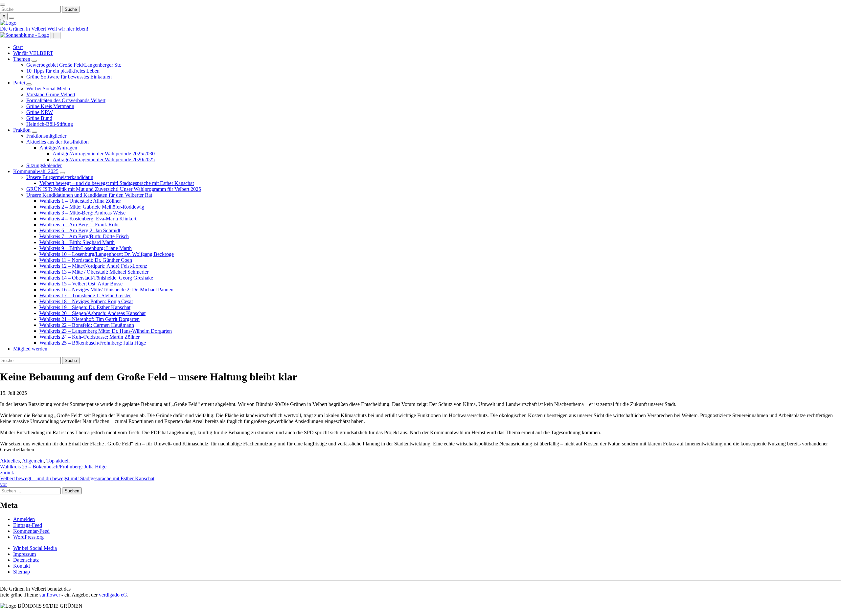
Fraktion (22, 130)
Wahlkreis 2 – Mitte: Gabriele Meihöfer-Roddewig (91, 207)
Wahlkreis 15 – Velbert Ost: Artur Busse (81, 283)
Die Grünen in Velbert (23, 29)
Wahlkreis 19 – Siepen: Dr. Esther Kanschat (84, 307)
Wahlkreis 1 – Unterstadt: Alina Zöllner (80, 201)
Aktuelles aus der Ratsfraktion (57, 142)
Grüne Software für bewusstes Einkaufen (69, 76)
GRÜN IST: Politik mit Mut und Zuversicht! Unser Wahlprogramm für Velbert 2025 (113, 189)
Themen (21, 59)
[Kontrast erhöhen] (11, 18)
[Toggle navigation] (2, 5)
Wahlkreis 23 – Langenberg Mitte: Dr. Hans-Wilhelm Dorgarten (105, 331)
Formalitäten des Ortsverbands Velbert (65, 100)
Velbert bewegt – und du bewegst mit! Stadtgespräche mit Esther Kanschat (116, 183)
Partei (19, 82)
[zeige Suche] (4, 16)
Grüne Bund (39, 118)
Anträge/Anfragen (58, 147)
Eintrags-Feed (27, 525)
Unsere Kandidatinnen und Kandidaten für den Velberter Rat (89, 195)
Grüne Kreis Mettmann (50, 106)
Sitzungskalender (44, 165)
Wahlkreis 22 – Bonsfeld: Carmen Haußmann (86, 325)
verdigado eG (113, 595)
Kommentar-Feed (31, 531)
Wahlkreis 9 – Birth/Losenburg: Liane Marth (85, 248)
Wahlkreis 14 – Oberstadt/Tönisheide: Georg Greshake (96, 278)
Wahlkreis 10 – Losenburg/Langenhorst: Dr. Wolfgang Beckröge (106, 254)
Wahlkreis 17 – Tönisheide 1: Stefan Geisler (85, 295)
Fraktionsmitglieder (46, 136)
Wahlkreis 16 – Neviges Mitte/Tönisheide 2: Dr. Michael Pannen (106, 289)
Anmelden (24, 519)
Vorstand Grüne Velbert (50, 94)
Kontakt (21, 566)
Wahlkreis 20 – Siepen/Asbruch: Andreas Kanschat (92, 313)
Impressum (24, 554)
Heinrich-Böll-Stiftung (49, 124)
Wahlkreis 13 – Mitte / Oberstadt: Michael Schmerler (93, 272)
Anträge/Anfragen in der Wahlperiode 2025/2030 (104, 153)
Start (18, 47)
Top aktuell (58, 460)
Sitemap (21, 572)
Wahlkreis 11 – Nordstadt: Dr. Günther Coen (85, 260)
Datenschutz (26, 560)
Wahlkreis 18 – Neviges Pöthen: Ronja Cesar (86, 301)
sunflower (49, 595)
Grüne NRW (39, 112)
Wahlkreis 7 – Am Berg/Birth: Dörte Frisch (84, 236)
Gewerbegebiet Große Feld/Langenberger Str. (73, 65)
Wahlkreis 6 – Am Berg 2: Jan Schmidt (79, 230)
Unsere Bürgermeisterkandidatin (59, 177)
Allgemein (33, 460)
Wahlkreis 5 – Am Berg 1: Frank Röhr (79, 224)
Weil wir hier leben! (67, 29)
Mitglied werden (30, 348)
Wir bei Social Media (48, 88)
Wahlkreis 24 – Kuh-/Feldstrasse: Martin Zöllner (89, 337)
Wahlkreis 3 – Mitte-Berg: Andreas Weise (82, 212)
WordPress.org (28, 537)
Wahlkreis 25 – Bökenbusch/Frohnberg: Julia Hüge (92, 343)
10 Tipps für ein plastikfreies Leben (63, 71)
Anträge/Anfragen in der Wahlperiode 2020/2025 (104, 159)
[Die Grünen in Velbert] (8, 23)
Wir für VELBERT (33, 53)
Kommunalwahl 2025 (35, 171)
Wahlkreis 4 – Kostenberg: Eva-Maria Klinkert (87, 218)
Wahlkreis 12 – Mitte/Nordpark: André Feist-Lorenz (93, 266)
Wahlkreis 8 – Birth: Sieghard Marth (77, 242)
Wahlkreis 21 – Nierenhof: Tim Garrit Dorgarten (89, 319)
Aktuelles (10, 460)
